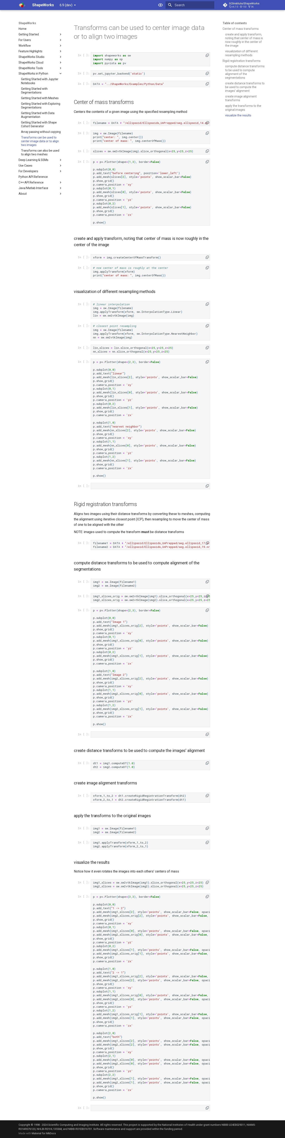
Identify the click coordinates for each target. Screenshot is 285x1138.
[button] (207, 55)
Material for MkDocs (44, 1133)
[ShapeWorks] (22, 5)
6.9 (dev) (66, 5)
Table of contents (235, 23)
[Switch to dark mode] (160, 5)
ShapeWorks (27, 23)
